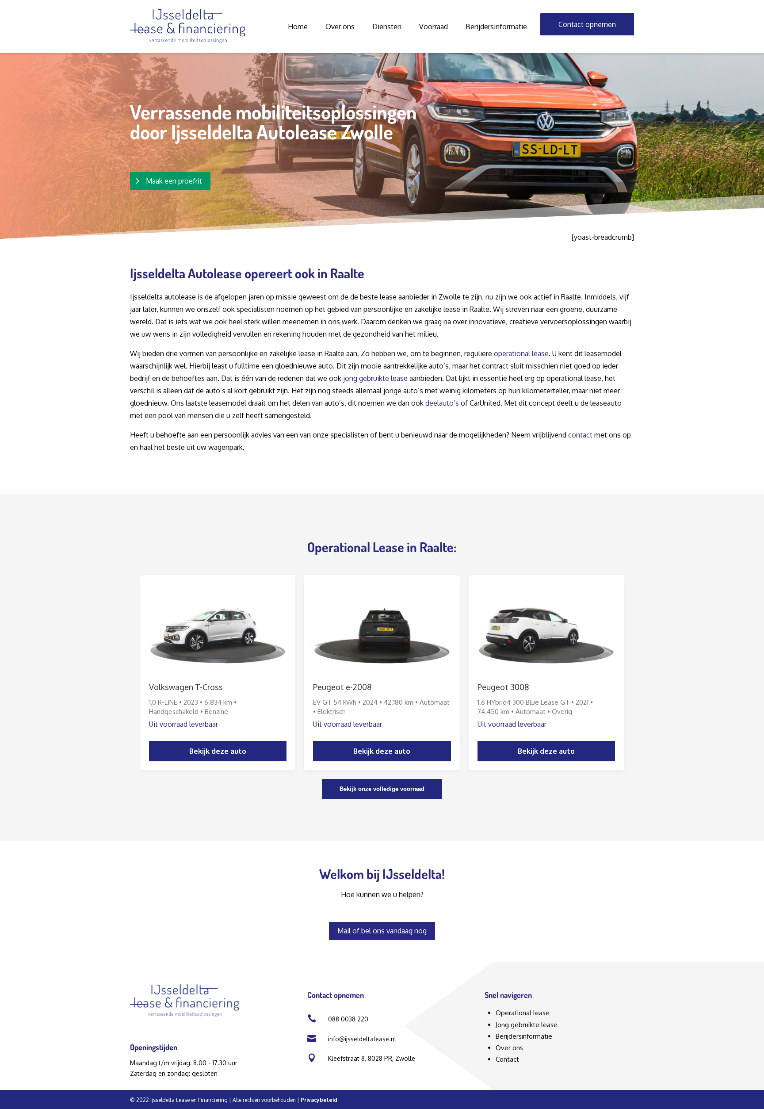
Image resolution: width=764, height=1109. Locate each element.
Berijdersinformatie (496, 26)
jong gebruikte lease (375, 378)
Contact (507, 1059)
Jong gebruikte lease (527, 1025)
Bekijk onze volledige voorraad (382, 789)
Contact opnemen (587, 24)
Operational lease (523, 1013)
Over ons (340, 26)
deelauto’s (442, 403)
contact (580, 434)
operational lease (521, 353)
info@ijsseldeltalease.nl (362, 1039)
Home (298, 26)
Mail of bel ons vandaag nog (382, 930)
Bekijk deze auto (217, 751)
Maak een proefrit (174, 181)
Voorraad (433, 26)
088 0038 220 (348, 1019)
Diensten (386, 26)
